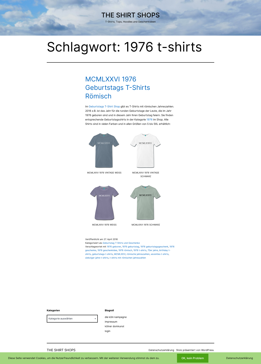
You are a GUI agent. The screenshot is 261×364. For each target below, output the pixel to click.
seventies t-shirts (160, 254)
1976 (150, 119)
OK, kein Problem (192, 358)
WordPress (207, 350)
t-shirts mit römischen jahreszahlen (128, 257)
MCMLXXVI (119, 254)
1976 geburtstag (130, 246)
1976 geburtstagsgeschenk (154, 246)
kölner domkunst (114, 326)
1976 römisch (125, 250)
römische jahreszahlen (138, 254)
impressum (111, 321)
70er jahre (153, 250)
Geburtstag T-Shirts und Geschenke (121, 243)
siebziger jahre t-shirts (96, 257)
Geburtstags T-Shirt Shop (104, 106)
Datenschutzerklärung (161, 350)
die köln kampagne (116, 317)
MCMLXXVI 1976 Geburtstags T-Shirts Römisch (117, 87)
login (107, 331)
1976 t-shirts (139, 250)
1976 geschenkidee (107, 250)
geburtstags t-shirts (102, 254)
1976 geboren (114, 246)
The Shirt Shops (130, 15)
